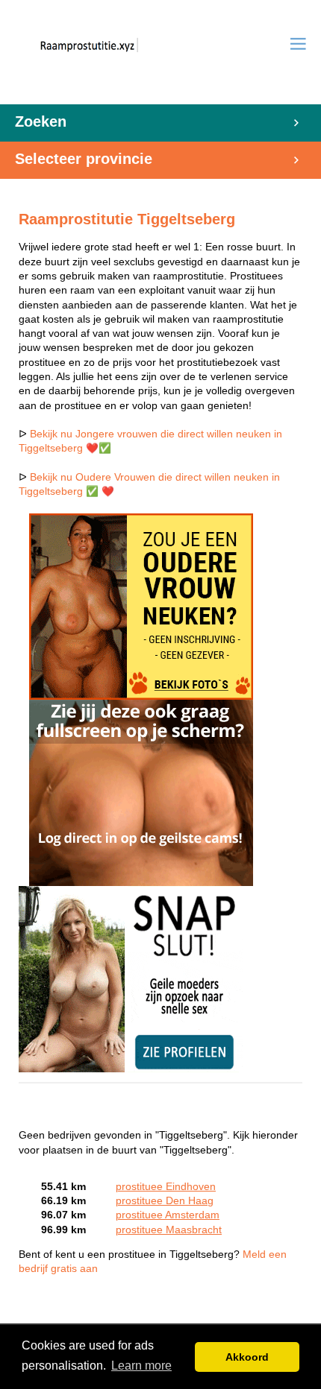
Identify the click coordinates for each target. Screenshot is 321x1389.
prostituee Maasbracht (169, 1229)
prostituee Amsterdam (167, 1215)
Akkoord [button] (247, 1357)
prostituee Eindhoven (166, 1186)
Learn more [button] (141, 1365)
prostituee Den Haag (165, 1200)
